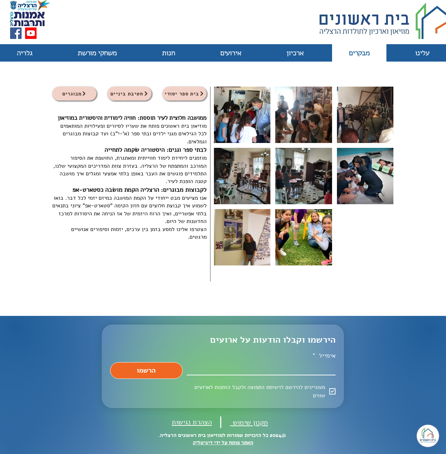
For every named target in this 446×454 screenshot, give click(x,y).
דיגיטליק (203, 442)
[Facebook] (16, 33)
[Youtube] (31, 33)
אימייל (324, 355)
